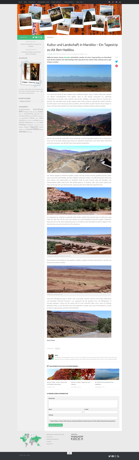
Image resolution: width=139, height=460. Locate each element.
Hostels (36, 118)
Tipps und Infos (68, 2)
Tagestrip (57, 348)
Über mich (80, 2)
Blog (25, 2)
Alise (51, 54)
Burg (20, 113)
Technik (41, 127)
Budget (40, 111)
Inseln (41, 118)
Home (20, 2)
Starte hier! (32, 2)
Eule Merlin (22, 116)
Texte (20, 129)
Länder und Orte (56, 2)
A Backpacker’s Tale (43, 2)
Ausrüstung (38, 109)
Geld (20, 118)
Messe (26, 120)
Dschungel (37, 114)
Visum (41, 129)
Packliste (21, 122)
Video (36, 129)
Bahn (21, 111)
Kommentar (52, 398)
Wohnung (30, 131)
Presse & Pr (50, 444)
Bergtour (26, 111)
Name (51, 409)
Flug (27, 116)
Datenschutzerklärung (52, 439)
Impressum (50, 437)
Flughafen (31, 116)
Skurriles (21, 127)
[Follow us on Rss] (41, 37)
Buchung (35, 111)
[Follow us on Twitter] (33, 37)
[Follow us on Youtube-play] (36, 37)
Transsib (29, 129)
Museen (36, 120)
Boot (31, 111)
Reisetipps (22, 125)
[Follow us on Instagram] (39, 37)
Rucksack (30, 124)
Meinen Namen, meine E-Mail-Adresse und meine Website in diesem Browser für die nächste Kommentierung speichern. (83, 421)
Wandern (23, 131)
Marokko (50, 37)
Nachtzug (41, 120)
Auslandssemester (24, 109)
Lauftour (22, 120)
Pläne (41, 122)
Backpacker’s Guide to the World (55, 434)
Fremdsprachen (40, 116)
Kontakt (49, 441)
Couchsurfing (28, 114)
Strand (26, 127)
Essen (41, 113)
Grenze (31, 118)
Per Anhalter (36, 122)
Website (51, 415)
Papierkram (29, 122)
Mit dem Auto (30, 120)
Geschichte (25, 118)
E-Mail (87, 409)
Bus (22, 113)
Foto (35, 116)
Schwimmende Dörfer (38, 124)
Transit (24, 129)
